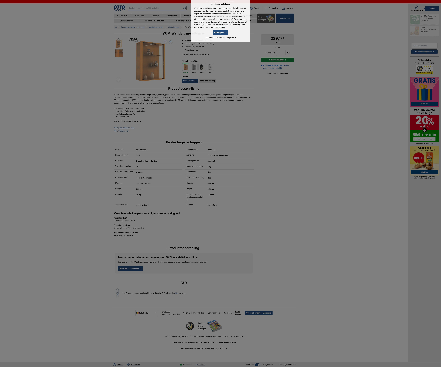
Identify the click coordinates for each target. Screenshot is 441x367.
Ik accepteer (219, 32)
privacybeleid (219, 27)
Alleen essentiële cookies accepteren (219, 37)
